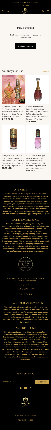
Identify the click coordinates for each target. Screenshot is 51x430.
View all (46, 71)
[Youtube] (25, 388)
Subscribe (42, 382)
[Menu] (2, 11)
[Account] (43, 11)
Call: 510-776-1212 (25, 294)
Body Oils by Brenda (28, 415)
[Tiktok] (29, 388)
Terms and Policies (25, 420)
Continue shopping (25, 46)
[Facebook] (21, 388)
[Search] (7, 11)
